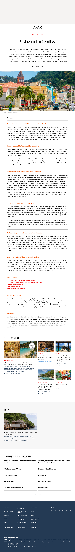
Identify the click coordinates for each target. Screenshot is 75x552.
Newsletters (7, 518)
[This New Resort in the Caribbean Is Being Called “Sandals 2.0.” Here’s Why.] (20, 421)
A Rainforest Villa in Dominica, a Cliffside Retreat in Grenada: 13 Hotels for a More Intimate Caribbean (18, 363)
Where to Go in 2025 (61, 384)
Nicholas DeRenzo (42, 393)
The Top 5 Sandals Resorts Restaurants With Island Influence (45, 357)
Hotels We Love (8, 360)
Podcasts (6, 515)
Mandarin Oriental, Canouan (47, 469)
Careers (33, 515)
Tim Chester (58, 389)
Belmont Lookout (9, 481)
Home (32, 34)
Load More (37, 494)
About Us (33, 511)
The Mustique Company (14, 286)
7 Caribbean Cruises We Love (12, 469)
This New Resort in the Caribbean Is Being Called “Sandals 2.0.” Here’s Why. (20, 433)
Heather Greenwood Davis (22, 440)
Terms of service (22, 527)
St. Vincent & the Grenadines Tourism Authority (21, 280)
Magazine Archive (22, 522)
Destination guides (8, 511)
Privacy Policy (35, 525)
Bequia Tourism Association (15, 284)
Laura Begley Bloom (19, 373)
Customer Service (22, 525)
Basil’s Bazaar (42, 475)
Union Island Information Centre (16, 288)
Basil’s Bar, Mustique (44, 481)
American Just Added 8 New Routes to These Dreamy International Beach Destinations (54, 462)
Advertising (34, 522)
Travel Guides (40, 34)
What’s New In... (42, 382)
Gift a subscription (22, 515)
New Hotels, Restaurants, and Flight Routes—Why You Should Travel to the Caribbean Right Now (45, 387)
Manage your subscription (21, 519)
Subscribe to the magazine (22, 512)
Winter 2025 (59, 382)
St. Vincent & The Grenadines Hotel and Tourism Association (24, 282)
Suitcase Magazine (8, 527)
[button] (15, 547)
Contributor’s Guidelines (35, 519)
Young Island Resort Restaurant (13, 487)
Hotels (58, 353)
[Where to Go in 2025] (63, 374)
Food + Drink (42, 353)
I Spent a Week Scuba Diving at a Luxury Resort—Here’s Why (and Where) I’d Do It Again (63, 358)
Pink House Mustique (10, 475)
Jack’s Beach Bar (43, 487)
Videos (5, 522)
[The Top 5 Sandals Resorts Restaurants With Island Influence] (46, 346)
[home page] (37, 27)
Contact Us (34, 527)
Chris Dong (58, 365)
